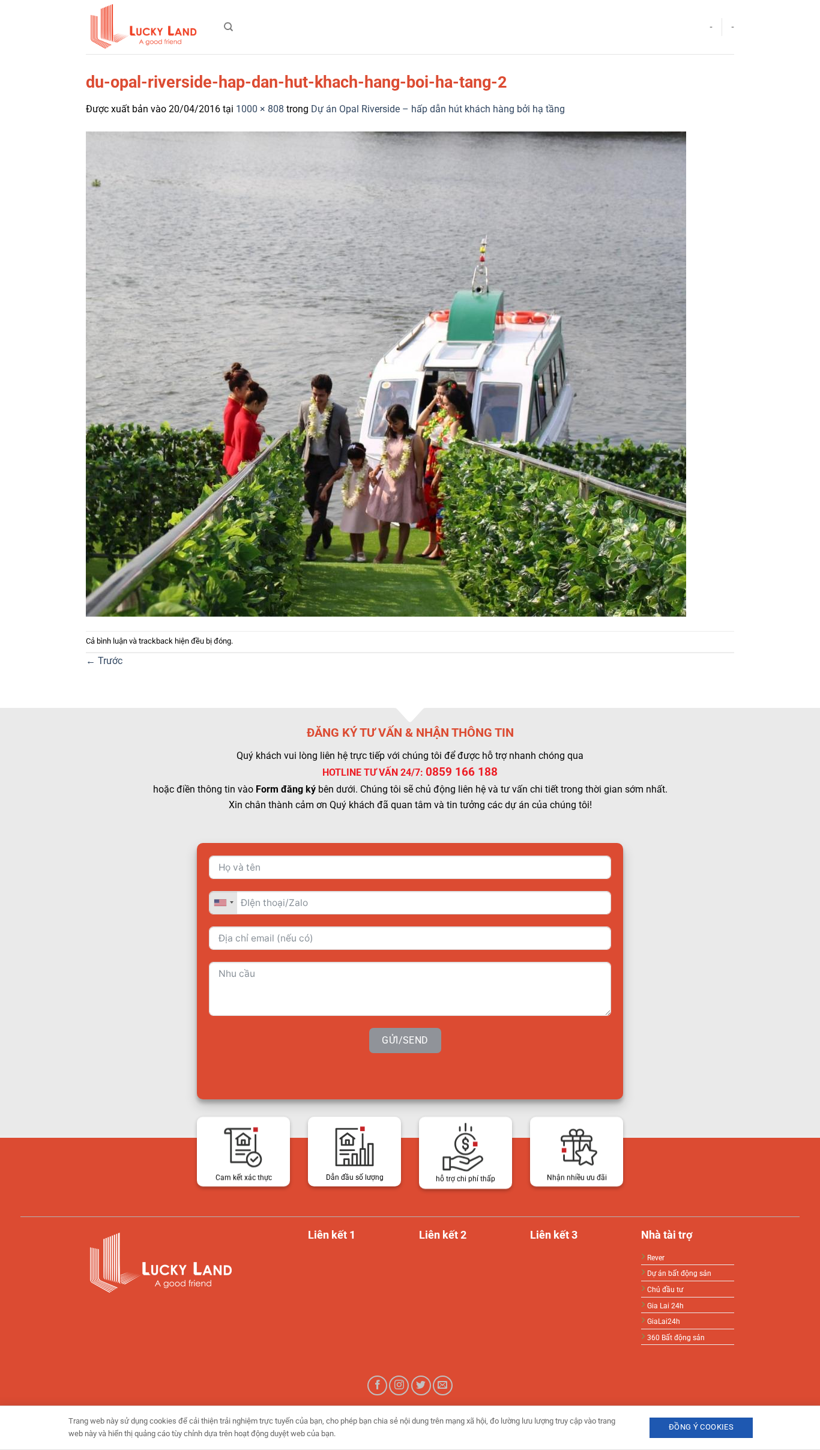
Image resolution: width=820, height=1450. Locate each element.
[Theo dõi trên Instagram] (399, 1385)
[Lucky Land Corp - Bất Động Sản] (146, 27)
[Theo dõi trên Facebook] (377, 1385)
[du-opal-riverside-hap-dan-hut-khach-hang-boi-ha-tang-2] (386, 373)
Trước (104, 660)
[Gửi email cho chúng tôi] (443, 1385)
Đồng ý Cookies (701, 1426)
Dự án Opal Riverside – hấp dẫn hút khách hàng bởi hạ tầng (438, 109)
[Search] (228, 27)
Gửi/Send (405, 1040)
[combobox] (223, 903)
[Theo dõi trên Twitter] (421, 1385)
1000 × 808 (260, 109)
